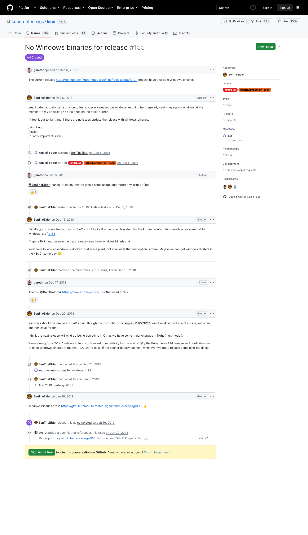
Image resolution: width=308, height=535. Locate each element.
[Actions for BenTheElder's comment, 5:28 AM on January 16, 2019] (212, 396)
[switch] (33, 192)
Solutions (48, 7)
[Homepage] (10, 7)
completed (84, 422)
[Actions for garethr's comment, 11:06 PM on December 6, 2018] (212, 175)
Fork (262, 21)
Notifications (236, 21)
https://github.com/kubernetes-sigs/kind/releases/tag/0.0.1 (96, 79)
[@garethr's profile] (29, 69)
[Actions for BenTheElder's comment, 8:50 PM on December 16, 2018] (212, 220)
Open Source (99, 7)
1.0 (111, 270)
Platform (25, 7)
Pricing (147, 7)
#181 (51, 233)
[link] (45, 152)
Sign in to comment (157, 452)
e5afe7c (204, 438)
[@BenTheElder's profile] (29, 97)
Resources (72, 7)
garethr (39, 70)
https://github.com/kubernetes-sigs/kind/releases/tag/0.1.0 (101, 406)
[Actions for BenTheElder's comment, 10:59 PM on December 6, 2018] (212, 98)
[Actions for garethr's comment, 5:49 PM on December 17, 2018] (212, 282)
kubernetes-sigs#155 (81, 438)
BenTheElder (42, 97)
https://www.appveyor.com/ (81, 292)
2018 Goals (89, 207)
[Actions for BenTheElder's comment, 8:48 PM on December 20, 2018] (212, 313)
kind (51, 21)
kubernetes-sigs (28, 21)
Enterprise (125, 7)
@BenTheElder (39, 184)
